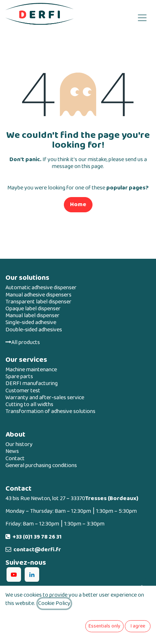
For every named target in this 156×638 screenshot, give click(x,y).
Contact (15, 458)
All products (25, 342)
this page (92, 166)
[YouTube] (14, 574)
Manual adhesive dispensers (38, 294)
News (12, 451)
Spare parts (19, 376)
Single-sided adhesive (30, 322)
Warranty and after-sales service (44, 397)
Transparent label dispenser (38, 301)
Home (78, 204)
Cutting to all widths (29, 404)
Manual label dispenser (32, 315)
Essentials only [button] (104, 626)
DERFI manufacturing (31, 383)
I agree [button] (138, 626)
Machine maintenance (31, 369)
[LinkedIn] (32, 574)
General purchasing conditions (41, 465)
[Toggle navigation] (142, 17)
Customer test (22, 390)
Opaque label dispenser (33, 308)
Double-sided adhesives (33, 329)
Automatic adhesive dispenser (41, 287)
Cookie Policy (54, 603)
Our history (19, 444)
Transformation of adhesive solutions (50, 411)
